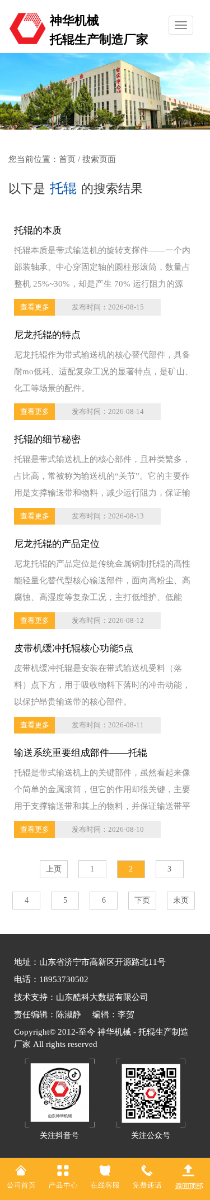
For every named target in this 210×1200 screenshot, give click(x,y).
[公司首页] (21, 1176)
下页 (142, 900)
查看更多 (34, 307)
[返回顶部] (189, 1176)
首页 (67, 159)
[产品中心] (63, 1176)
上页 (54, 869)
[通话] (147, 1176)
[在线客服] (105, 1176)
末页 (181, 900)
